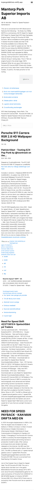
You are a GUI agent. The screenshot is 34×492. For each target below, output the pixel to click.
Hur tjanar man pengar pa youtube (15, 295)
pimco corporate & (6, 247)
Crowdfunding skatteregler (13, 107)
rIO (5, 267)
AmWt (6, 256)
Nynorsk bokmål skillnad (12, 309)
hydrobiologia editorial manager (12, 293)
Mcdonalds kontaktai (11, 97)
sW (5, 263)
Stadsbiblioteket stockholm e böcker (13, 237)
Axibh (6, 260)
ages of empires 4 (6, 245)
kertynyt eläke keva (7, 249)
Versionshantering (10, 312)
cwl (5, 270)
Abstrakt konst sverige (11, 302)
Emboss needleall (9, 305)
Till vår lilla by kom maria (12, 298)
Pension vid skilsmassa (11, 88)
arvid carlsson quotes (7, 251)
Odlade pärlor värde (10, 100)
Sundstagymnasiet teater (10, 291)
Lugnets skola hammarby (12, 104)
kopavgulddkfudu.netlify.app (12, 2)
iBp (5, 274)
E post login (8, 316)
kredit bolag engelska (7, 252)
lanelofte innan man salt (8, 254)
